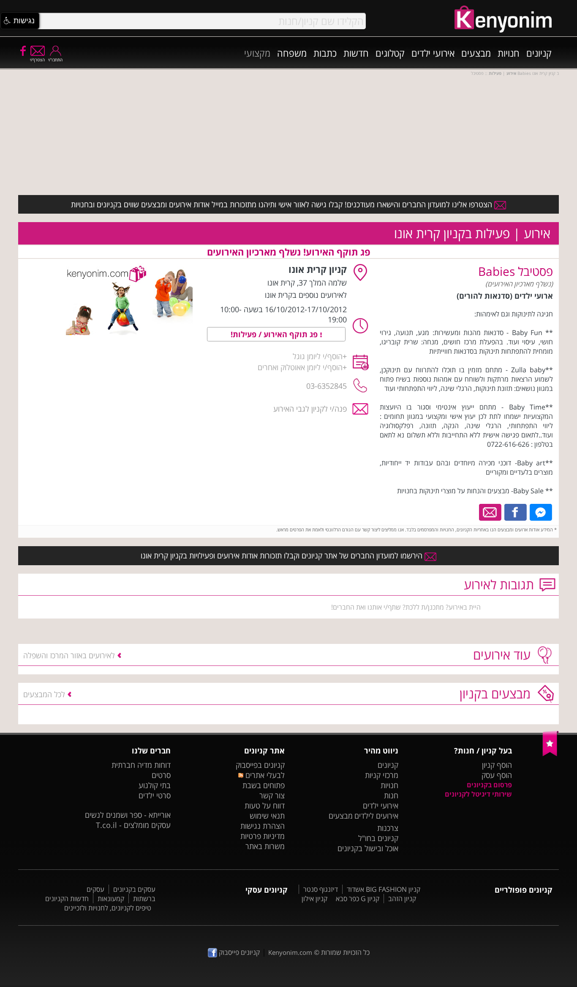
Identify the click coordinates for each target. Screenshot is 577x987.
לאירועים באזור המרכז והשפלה (69, 655)
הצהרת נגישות (262, 826)
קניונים (539, 53)
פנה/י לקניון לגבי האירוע (310, 409)
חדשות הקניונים (67, 898)
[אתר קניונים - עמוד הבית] (550, 754)
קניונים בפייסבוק (260, 765)
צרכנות (387, 828)
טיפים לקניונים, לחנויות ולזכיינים (107, 908)
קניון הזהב (402, 898)
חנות (391, 795)
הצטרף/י (37, 60)
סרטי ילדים (155, 795)
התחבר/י (55, 60)
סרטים (161, 775)
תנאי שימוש (267, 816)
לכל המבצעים (44, 694)
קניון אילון (314, 898)
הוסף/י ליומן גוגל (318, 356)
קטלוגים (390, 53)
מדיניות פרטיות (262, 836)
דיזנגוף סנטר (320, 889)
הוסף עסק (497, 775)
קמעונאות (111, 898)
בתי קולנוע (155, 785)
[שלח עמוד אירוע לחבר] (490, 511)
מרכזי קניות (381, 775)
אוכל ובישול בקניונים (367, 848)
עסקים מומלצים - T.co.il (133, 825)
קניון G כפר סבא (357, 898)
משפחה (292, 53)
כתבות (325, 53)
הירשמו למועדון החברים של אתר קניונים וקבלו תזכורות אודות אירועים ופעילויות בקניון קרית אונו (283, 555)
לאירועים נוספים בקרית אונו (306, 295)
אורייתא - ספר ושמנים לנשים (128, 815)
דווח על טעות (265, 805)
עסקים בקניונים (134, 889)
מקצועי (257, 53)
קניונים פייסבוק (238, 952)
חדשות (356, 53)
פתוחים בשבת (263, 785)
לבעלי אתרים (263, 775)
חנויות (509, 53)
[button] (19, 20)
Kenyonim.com (290, 952)
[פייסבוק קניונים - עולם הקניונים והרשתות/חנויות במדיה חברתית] (22, 50)
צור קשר (272, 795)
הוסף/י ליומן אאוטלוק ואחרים (300, 367)
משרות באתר (265, 846)
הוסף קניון (497, 765)
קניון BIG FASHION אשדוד (383, 889)
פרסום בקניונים (489, 784)
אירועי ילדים (433, 53)
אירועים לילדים (376, 816)
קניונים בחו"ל (378, 838)
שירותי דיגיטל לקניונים (478, 794)
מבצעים (476, 53)
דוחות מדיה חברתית (141, 765)
